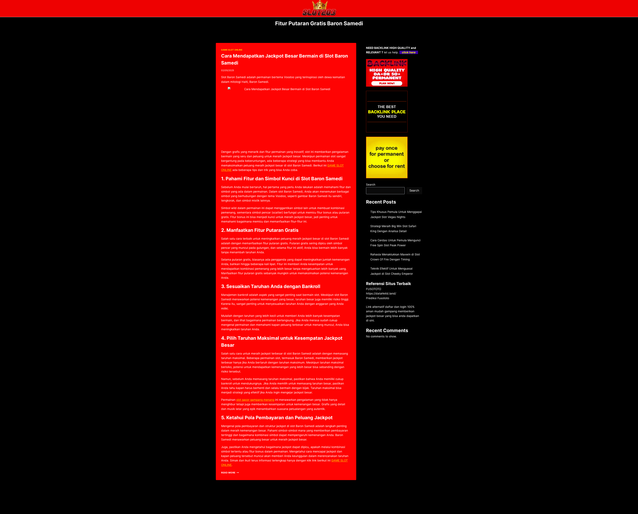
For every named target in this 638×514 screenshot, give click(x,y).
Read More (230, 472)
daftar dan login (395, 306)
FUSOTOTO (373, 289)
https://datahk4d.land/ (381, 293)
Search (370, 184)
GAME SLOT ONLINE (231, 50)
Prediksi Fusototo (377, 298)
